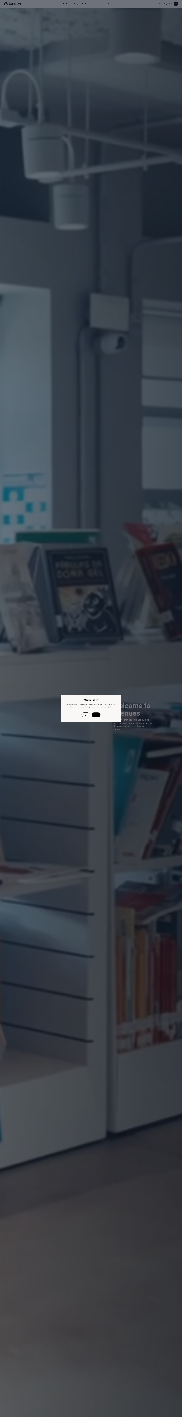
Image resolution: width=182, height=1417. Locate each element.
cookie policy (107, 707)
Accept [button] (96, 715)
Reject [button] (86, 715)
